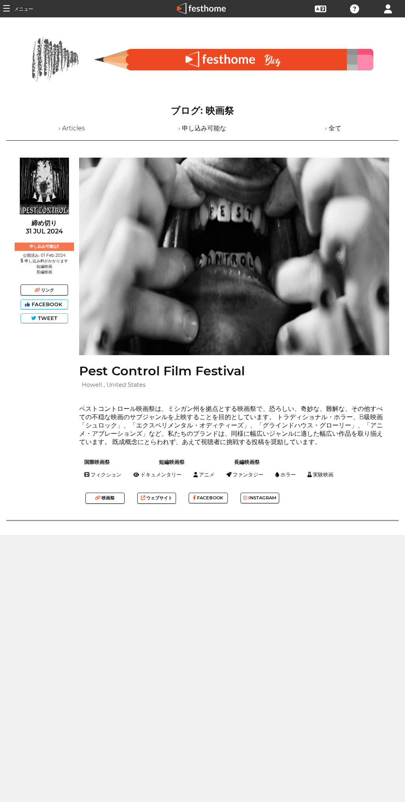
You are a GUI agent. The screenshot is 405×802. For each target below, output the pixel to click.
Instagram (261, 498)
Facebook (47, 304)
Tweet (46, 318)
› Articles (72, 128)
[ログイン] (388, 8)
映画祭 (107, 498)
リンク (47, 290)
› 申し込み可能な (202, 128)
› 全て (333, 128)
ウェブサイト (158, 498)
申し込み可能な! (44, 246)
